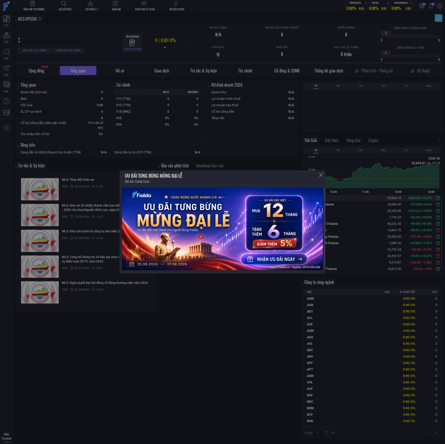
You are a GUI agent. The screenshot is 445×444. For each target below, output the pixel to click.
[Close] (321, 175)
